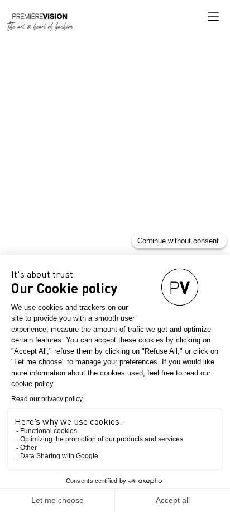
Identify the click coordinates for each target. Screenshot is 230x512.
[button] (213, 17)
